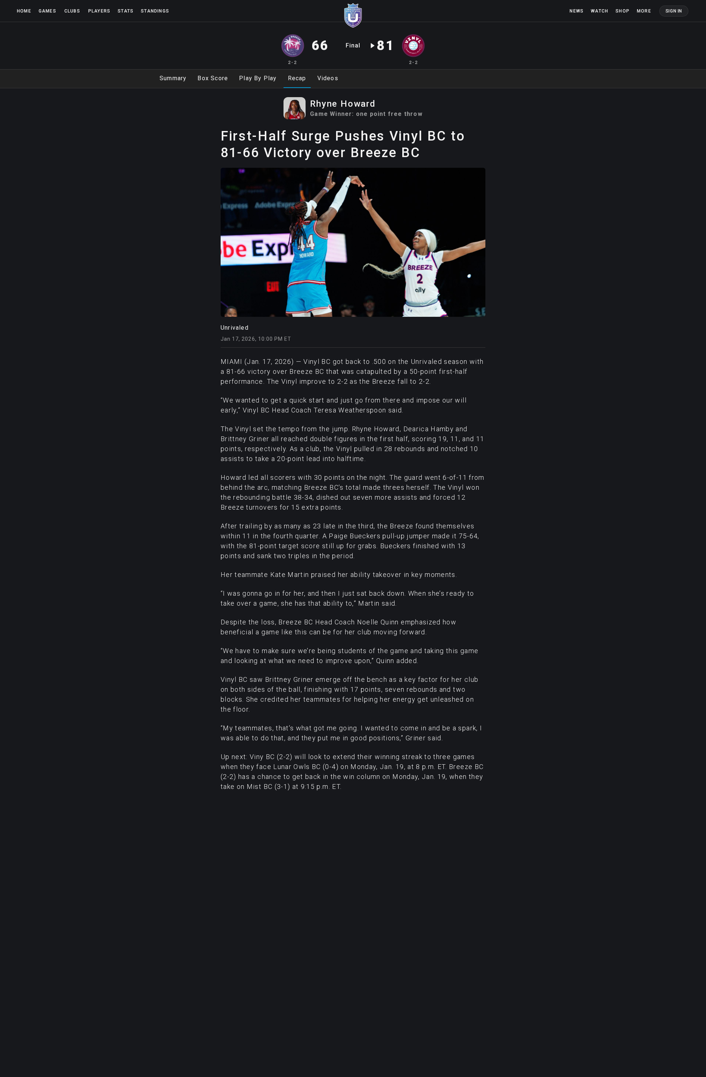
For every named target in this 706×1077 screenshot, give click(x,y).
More (644, 11)
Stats (125, 11)
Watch (599, 11)
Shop (623, 11)
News (577, 11)
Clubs (72, 11)
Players (99, 11)
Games (47, 11)
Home (24, 11)
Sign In (674, 11)
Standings (155, 11)
